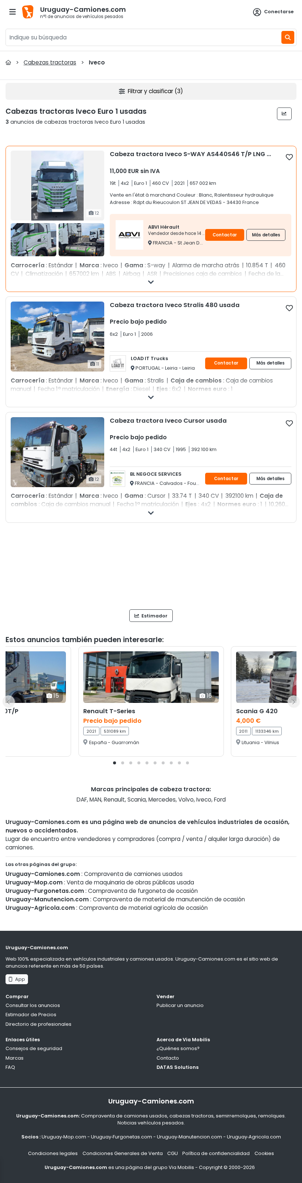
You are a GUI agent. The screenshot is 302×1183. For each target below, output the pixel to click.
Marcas (15, 1058)
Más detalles (266, 235)
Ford (220, 799)
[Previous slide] (8, 701)
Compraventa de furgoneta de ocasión (143, 891)
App (19, 979)
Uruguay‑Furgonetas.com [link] (121, 1137)
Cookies (264, 1153)
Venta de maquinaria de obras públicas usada (130, 882)
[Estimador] (284, 114)
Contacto (168, 1058)
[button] (114, 763)
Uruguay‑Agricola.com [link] (254, 1137)
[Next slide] (293, 701)
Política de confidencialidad (216, 1153)
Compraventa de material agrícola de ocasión (143, 908)
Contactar (225, 235)
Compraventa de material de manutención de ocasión (169, 899)
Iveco (203, 799)
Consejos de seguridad (34, 1048)
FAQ (10, 1067)
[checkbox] (289, 157)
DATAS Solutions (178, 1067)
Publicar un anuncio (180, 1005)
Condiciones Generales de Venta (122, 1153)
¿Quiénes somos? (178, 1048)
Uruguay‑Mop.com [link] (64, 1137)
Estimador (154, 616)
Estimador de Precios (31, 1014)
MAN (95, 799)
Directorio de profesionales (38, 1024)
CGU (172, 1153)
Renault (114, 799)
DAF (82, 799)
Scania (136, 799)
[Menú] (13, 12)
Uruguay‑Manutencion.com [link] (189, 1137)
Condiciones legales (53, 1153)
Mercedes (162, 799)
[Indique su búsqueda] (287, 37)
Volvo (186, 799)
